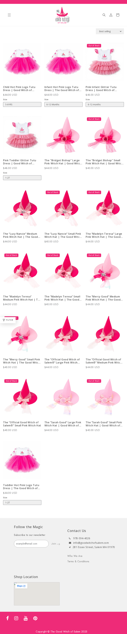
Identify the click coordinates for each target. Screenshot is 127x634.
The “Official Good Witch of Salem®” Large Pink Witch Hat (62, 361)
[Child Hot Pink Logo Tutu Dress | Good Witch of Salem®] (22, 63)
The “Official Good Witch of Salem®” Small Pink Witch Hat (22, 424)
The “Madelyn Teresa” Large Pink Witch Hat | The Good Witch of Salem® (104, 235)
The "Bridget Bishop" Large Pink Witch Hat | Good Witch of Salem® (63, 162)
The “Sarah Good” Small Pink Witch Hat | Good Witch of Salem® (104, 424)
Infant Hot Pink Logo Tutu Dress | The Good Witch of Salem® (61, 88)
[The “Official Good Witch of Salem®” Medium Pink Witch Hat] (105, 335)
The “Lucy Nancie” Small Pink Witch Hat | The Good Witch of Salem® (62, 235)
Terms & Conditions (78, 561)
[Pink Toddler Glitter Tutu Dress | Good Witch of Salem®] (22, 136)
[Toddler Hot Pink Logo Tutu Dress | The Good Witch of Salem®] (22, 461)
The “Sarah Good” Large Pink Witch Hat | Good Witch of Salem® (62, 424)
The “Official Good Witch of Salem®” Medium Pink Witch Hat (104, 361)
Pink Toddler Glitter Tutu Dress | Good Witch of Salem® (19, 162)
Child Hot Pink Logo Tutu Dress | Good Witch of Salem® (19, 88)
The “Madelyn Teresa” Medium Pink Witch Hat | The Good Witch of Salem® (22, 298)
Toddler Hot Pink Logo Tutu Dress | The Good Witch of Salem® (21, 487)
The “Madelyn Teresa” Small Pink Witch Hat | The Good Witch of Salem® (62, 298)
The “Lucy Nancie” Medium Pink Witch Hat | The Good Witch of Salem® (20, 235)
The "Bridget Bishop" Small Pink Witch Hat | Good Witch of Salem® (104, 162)
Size (5, 99)
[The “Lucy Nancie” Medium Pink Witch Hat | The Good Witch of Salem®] (22, 210)
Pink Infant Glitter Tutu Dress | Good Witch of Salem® (101, 88)
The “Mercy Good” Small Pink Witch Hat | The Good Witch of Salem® (21, 361)
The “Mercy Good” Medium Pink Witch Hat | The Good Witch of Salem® (103, 298)
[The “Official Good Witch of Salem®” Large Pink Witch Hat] (63, 335)
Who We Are (75, 556)
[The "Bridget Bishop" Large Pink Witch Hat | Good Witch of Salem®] (63, 136)
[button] (9, 15)
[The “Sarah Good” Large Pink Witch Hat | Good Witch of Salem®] (63, 398)
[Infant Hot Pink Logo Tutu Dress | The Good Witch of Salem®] (63, 63)
